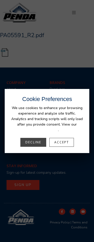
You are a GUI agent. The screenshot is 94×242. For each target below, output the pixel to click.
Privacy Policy (47, 129)
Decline (33, 142)
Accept (61, 142)
